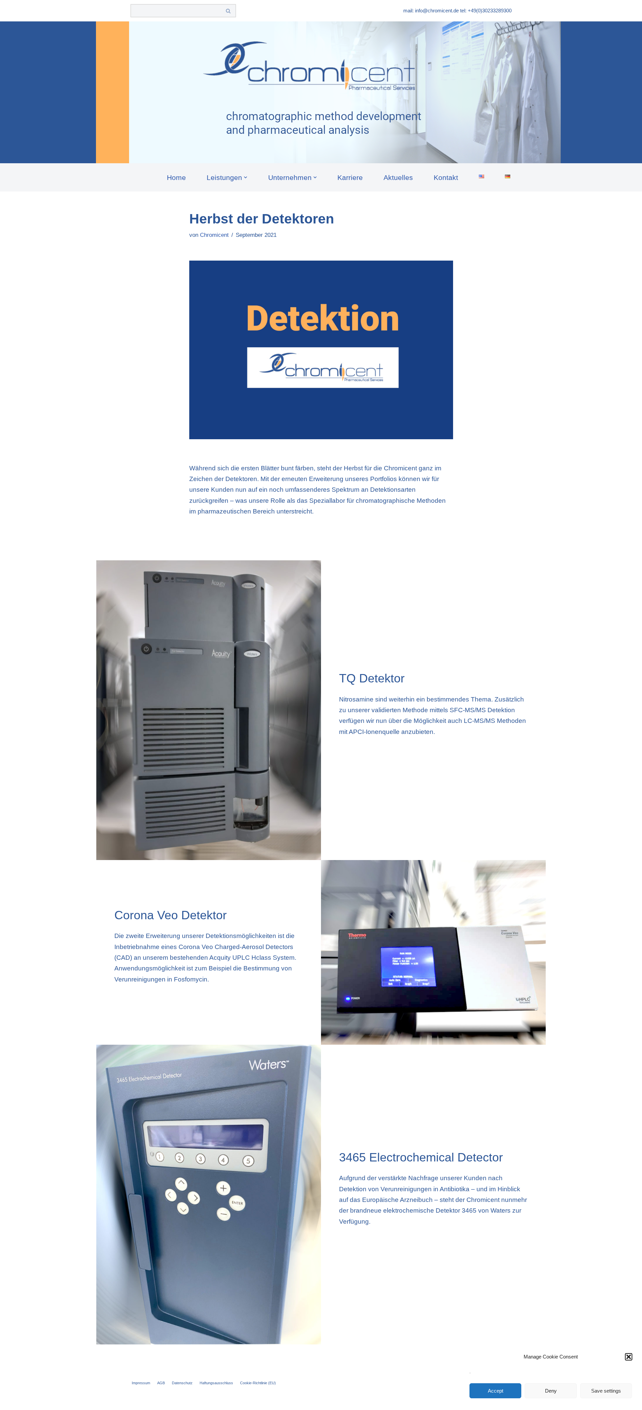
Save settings (606, 1391)
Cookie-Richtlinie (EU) (258, 1383)
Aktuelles (398, 177)
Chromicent (214, 235)
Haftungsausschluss (216, 1383)
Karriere (350, 177)
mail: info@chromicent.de (431, 10)
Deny (551, 1391)
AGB (161, 1383)
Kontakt (446, 177)
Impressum (141, 1383)
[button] (628, 1356)
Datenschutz (182, 1383)
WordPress (212, 1400)
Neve (138, 1400)
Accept (495, 1391)
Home (176, 177)
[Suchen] (228, 10)
